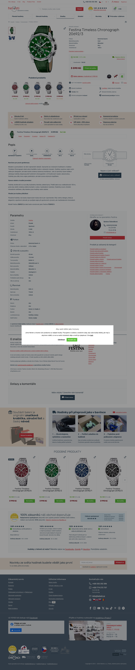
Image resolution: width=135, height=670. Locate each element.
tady (91, 335)
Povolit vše (72, 340)
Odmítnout (61, 339)
